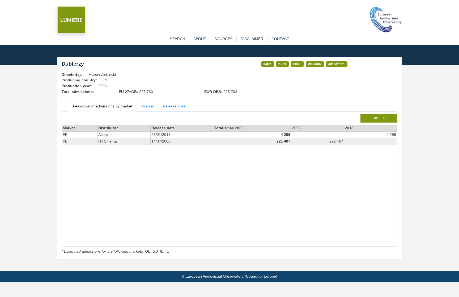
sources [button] (223, 39)
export (378, 118)
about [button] (199, 39)
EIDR (297, 64)
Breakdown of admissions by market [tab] (101, 106)
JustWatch (336, 64)
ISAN (282, 64)
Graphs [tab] (147, 106)
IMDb (267, 64)
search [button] (177, 39)
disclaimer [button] (252, 39)
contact (280, 39)
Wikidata (314, 64)
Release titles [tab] (174, 106)
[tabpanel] (229, 184)
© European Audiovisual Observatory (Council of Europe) (229, 276)
